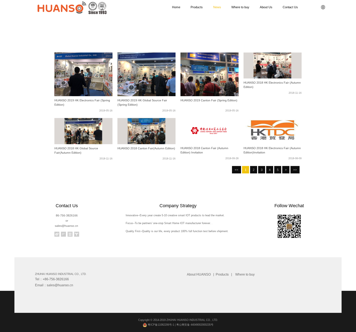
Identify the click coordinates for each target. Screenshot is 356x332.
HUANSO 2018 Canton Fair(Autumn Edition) (146, 148)
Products (222, 274)
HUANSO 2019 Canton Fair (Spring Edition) (208, 100)
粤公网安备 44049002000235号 (194, 324)
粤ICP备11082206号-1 (160, 324)
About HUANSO (199, 274)
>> (295, 170)
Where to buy (245, 274)
